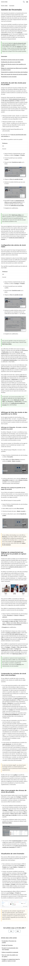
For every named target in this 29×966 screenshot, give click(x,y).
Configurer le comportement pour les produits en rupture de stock (11, 960)
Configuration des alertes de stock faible (10, 61)
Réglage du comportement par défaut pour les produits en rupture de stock (14, 69)
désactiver (19, 664)
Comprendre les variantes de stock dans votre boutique (14, 72)
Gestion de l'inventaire (7, 945)
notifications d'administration (10, 360)
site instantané (17, 541)
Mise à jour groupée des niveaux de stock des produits (14, 74)
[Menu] (27, 2)
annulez (11, 709)
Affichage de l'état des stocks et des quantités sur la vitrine (13, 65)
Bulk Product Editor (16, 214)
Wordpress (4, 536)
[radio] (11, 931)
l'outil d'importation (17, 840)
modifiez (15, 774)
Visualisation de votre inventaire (9, 76)
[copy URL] (10, 84)
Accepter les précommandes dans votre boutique (10, 948)
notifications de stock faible (17, 205)
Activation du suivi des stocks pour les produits (12, 59)
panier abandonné (6, 744)
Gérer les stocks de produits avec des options (10, 955)
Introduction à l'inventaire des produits (9, 941)
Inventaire (11, 5)
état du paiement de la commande (17, 99)
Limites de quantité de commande (10, 952)
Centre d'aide (4, 5)
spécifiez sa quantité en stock (13, 632)
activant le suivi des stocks (15, 566)
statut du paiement (19, 698)
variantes (19, 46)
